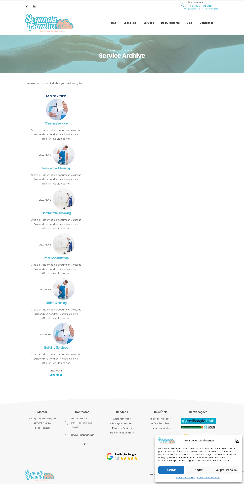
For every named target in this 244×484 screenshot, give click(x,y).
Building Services (56, 348)
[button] (237, 440)
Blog (189, 23)
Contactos (206, 23)
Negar (199, 470)
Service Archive (56, 96)
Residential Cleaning (56, 168)
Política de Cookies (185, 477)
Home (112, 23)
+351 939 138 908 (79, 418)
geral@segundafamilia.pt (82, 435)
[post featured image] (56, 110)
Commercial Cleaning (56, 213)
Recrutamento (170, 23)
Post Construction (56, 258)
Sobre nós (129, 23)
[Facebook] (27, 6)
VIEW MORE (45, 155)
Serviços (148, 23)
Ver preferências (226, 470)
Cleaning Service (56, 123)
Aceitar (171, 470)
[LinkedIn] (34, 6)
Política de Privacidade (208, 477)
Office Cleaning (56, 303)
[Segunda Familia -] (49, 23)
